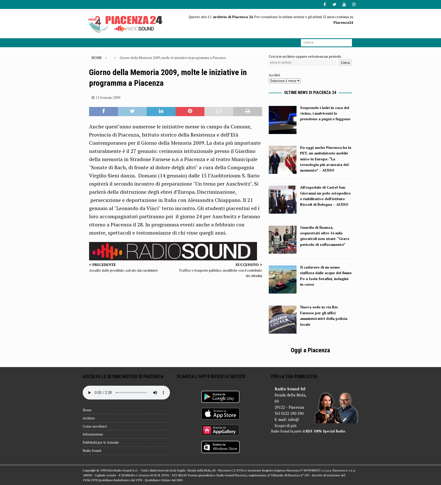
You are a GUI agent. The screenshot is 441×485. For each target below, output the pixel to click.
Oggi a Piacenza (310, 350)
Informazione (93, 434)
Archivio (89, 418)
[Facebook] (324, 4)
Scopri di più (285, 425)
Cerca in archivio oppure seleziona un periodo (305, 56)
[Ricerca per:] (326, 42)
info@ (293, 419)
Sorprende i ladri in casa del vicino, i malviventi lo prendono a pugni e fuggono (325, 113)
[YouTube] (344, 4)
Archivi (274, 74)
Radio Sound (92, 450)
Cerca (345, 63)
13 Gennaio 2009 (108, 97)
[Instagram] (353, 4)
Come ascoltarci (95, 426)
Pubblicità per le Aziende (101, 442)
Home (87, 410)
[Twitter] (334, 4)
